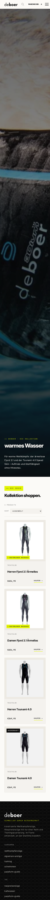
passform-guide (12, 871)
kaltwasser (9, 891)
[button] (23, 4)
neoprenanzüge (12, 886)
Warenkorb (35, 4)
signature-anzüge (13, 856)
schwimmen (10, 866)
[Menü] (46, 4)
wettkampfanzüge (13, 851)
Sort (6, 511)
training (8, 861)
